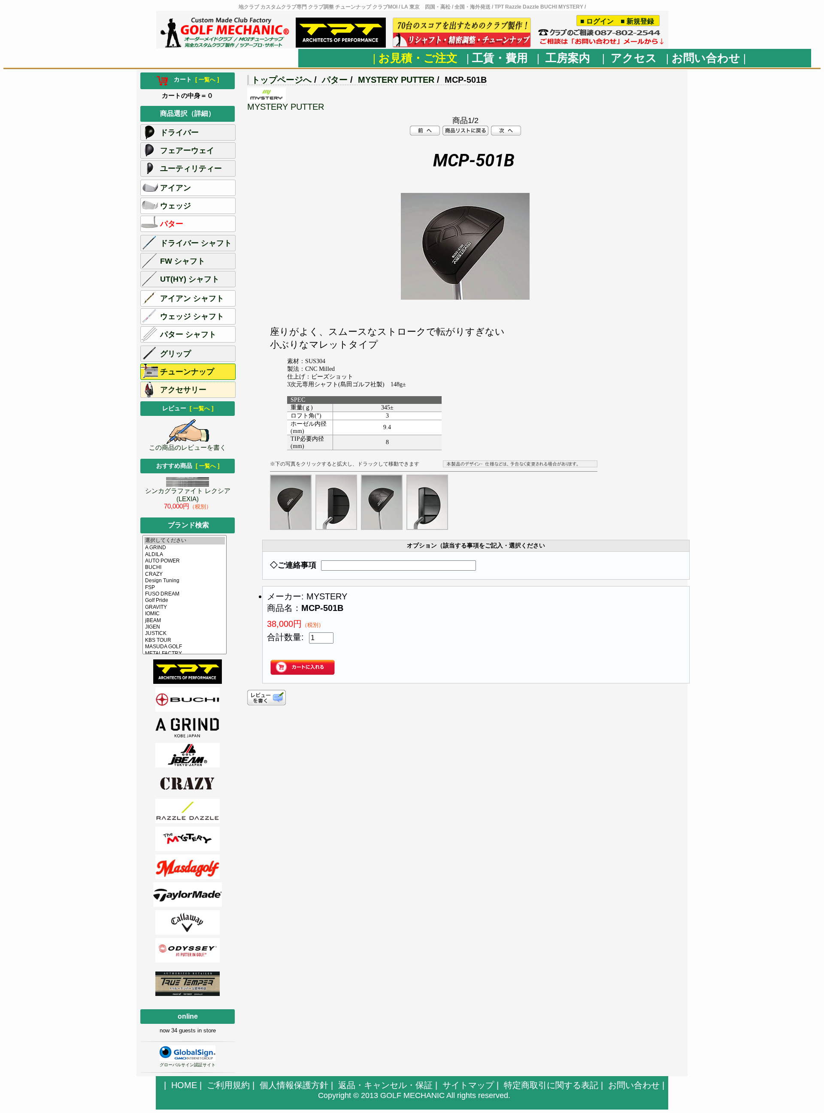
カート (193, 79)
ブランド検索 (188, 525)
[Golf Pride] (184, 600)
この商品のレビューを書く (187, 447)
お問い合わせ (634, 1085)
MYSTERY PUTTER (396, 79)
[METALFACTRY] (184, 653)
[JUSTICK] (184, 633)
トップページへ (281, 79)
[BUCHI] (184, 567)
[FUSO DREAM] (184, 594)
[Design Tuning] (184, 581)
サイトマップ (468, 1085)
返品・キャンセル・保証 (385, 1085)
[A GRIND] (184, 547)
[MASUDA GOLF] (184, 647)
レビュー (187, 408)
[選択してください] (184, 540)
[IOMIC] (184, 614)
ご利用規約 (228, 1085)
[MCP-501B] (465, 296)
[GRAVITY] (184, 607)
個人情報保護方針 (294, 1085)
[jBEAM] (184, 620)
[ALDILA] (184, 554)
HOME (184, 1085)
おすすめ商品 (187, 465)
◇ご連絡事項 (293, 565)
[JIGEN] (184, 627)
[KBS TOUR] (184, 640)
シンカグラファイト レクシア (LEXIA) (187, 494)
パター (335, 79)
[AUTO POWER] (184, 561)
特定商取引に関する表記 (551, 1085)
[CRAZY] (184, 574)
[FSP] (184, 587)
